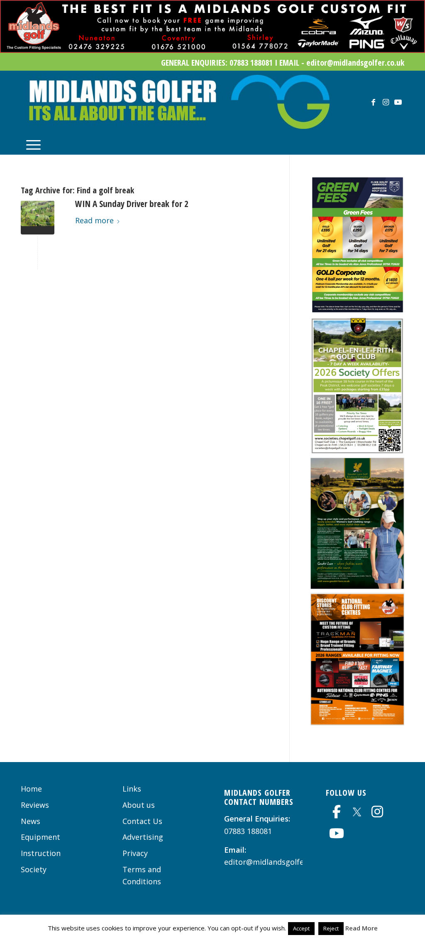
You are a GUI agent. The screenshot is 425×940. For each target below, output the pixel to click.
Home (31, 789)
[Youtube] (337, 833)
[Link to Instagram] (385, 102)
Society (33, 869)
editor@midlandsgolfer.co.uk (275, 862)
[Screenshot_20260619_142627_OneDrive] (357, 311)
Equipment (40, 837)
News (30, 821)
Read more (94, 220)
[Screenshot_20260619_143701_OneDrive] (357, 586)
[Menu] (33, 143)
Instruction (41, 853)
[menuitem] (33, 143)
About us (138, 805)
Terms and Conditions (141, 875)
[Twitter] (356, 811)
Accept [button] (301, 928)
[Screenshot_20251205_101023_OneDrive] (357, 451)
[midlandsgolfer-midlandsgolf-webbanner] (212, 50)
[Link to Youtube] (398, 102)
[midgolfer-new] (177, 102)
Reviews (35, 805)
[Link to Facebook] (373, 102)
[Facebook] (337, 812)
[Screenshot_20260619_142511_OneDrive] (357, 723)
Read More (361, 928)
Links (131, 789)
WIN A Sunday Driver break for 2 (131, 204)
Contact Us (142, 821)
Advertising (142, 837)
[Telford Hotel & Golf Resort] (37, 217)
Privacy (135, 853)
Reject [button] (331, 928)
